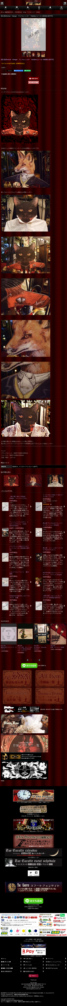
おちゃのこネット (31, 1004)
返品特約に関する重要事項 (9, 74)
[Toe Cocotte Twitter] (31, 873)
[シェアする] (3, 71)
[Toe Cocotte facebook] (36, 873)
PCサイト (34, 975)
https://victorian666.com (21, 994)
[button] (2, 3)
